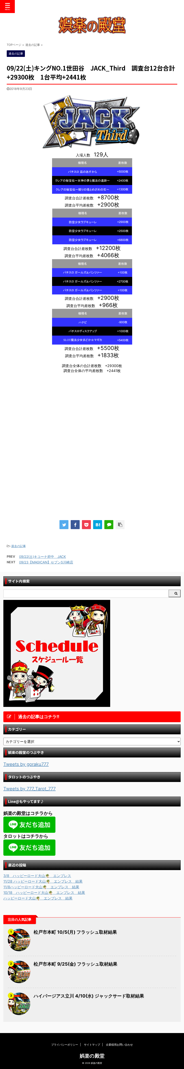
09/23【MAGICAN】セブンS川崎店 (46, 562)
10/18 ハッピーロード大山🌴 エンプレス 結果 (44, 892)
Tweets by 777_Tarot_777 (29, 788)
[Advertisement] (44, 413)
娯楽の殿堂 (92, 1056)
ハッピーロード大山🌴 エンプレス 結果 (37, 898)
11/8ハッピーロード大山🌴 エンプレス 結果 (41, 887)
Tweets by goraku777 (26, 764)
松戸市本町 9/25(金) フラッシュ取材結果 (75, 964)
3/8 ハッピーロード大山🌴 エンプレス (37, 875)
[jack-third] (92, 149)
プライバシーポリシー (64, 1044)
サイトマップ (92, 1044)
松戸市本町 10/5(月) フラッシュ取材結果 (75, 932)
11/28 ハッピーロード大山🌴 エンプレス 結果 (43, 881)
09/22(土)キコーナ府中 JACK (42, 557)
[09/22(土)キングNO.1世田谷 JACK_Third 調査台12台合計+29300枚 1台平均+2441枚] (97, 524)
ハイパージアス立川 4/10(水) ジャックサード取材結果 (89, 996)
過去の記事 (18, 546)
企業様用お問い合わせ (119, 1044)
